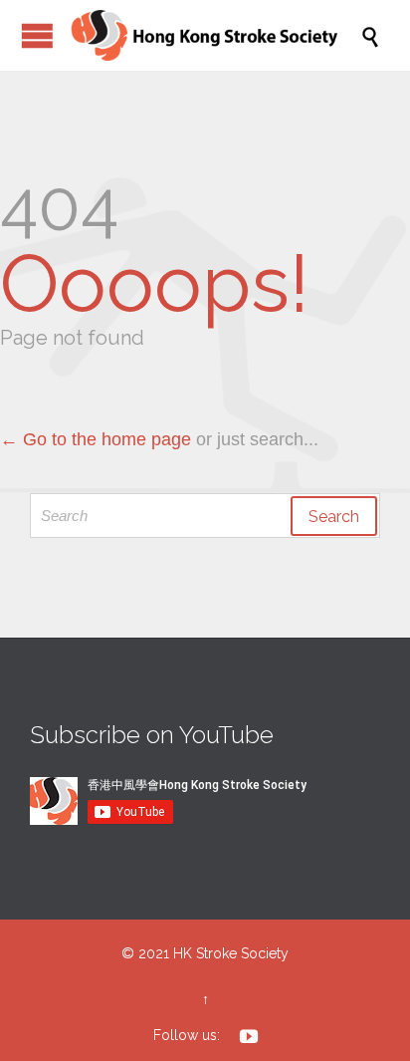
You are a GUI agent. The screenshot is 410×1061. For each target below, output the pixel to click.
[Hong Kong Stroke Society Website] (215, 35)
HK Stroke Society (231, 953)
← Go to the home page (95, 439)
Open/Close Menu (37, 35)
